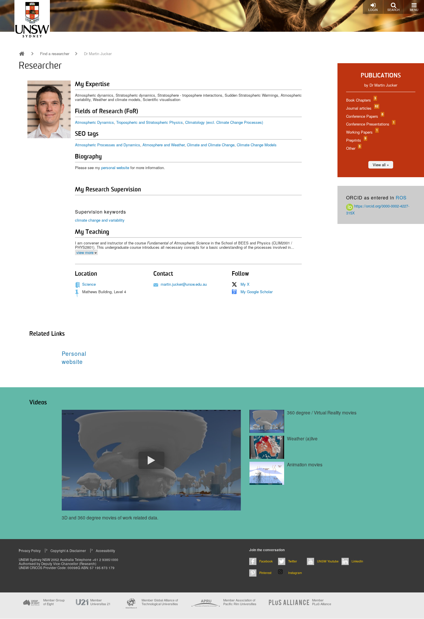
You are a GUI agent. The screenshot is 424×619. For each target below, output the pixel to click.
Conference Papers (364, 116)
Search (393, 10)
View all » (381, 164)
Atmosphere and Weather (163, 144)
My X (245, 284)
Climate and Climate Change (210, 144)
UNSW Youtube (328, 561)
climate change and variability (100, 220)
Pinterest (265, 573)
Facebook (266, 561)
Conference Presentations (370, 124)
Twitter (292, 561)
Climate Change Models (257, 144)
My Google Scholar (257, 291)
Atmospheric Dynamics (94, 122)
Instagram (295, 573)
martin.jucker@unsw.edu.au (184, 284)
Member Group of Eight (54, 602)
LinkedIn (357, 561)
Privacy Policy (30, 551)
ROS (401, 197)
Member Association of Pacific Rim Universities (239, 602)
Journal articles (362, 108)
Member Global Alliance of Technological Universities (160, 602)
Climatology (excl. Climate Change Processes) (224, 122)
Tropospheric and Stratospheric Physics (149, 122)
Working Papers (361, 132)
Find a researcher (54, 53)
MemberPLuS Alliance (321, 602)
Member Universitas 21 (100, 602)
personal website (115, 167)
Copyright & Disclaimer (68, 551)
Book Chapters (361, 100)
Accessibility (105, 551)
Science (89, 284)
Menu (414, 10)
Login (373, 10)
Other (353, 148)
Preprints (356, 140)
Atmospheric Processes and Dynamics (107, 144)
